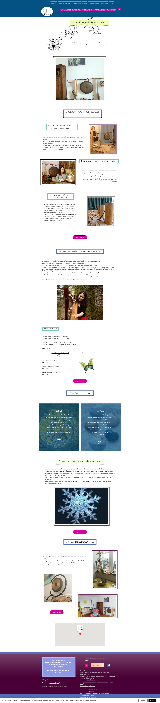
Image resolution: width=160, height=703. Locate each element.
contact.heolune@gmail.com (58, 664)
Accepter (152, 700)
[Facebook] (108, 665)
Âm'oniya (91, 692)
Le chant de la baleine (85, 672)
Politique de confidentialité (89, 700)
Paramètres (143, 700)
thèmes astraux (90, 676)
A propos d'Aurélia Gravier (87, 695)
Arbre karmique (91, 680)
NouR (107, 693)
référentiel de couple (102, 682)
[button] (119, 8)
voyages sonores (92, 688)
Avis (81, 697)
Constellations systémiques (87, 686)
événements (87, 693)
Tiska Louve (59, 680)
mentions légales (54, 683)
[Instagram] (86, 665)
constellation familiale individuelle (60, 353)
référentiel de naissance (89, 682)
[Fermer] (158, 700)
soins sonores (93, 690)
